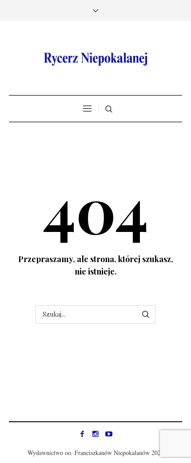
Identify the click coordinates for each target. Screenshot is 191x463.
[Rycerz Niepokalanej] (95, 59)
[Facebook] (82, 433)
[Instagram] (95, 433)
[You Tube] (108, 433)
